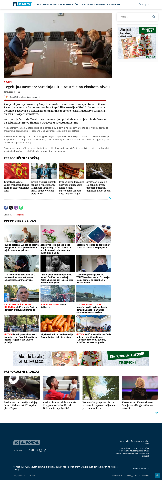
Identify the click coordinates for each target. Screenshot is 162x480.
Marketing (128, 475)
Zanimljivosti (102, 4)
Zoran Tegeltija (17, 214)
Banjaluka (47, 4)
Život (77, 4)
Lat (143, 4)
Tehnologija (114, 4)
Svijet (72, 467)
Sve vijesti (38, 4)
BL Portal (33, 475)
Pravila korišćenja (141, 475)
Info (55, 4)
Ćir (148, 4)
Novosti (8, 82)
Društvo (41, 467)
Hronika (59, 467)
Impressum (117, 475)
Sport (62, 4)
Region (66, 467)
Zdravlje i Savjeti (88, 4)
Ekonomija (50, 467)
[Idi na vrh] (157, 475)
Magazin (70, 4)
